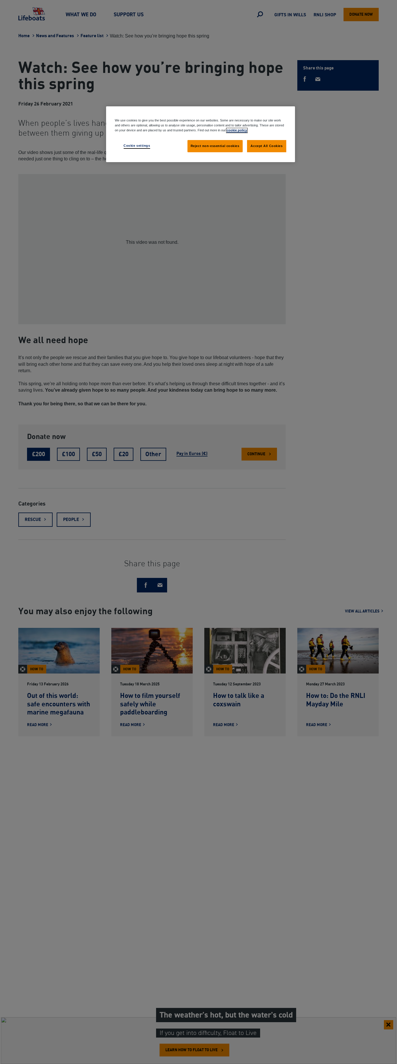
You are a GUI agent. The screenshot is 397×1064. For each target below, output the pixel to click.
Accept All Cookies (266, 146)
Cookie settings (137, 145)
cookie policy (237, 130)
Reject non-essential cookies (215, 146)
